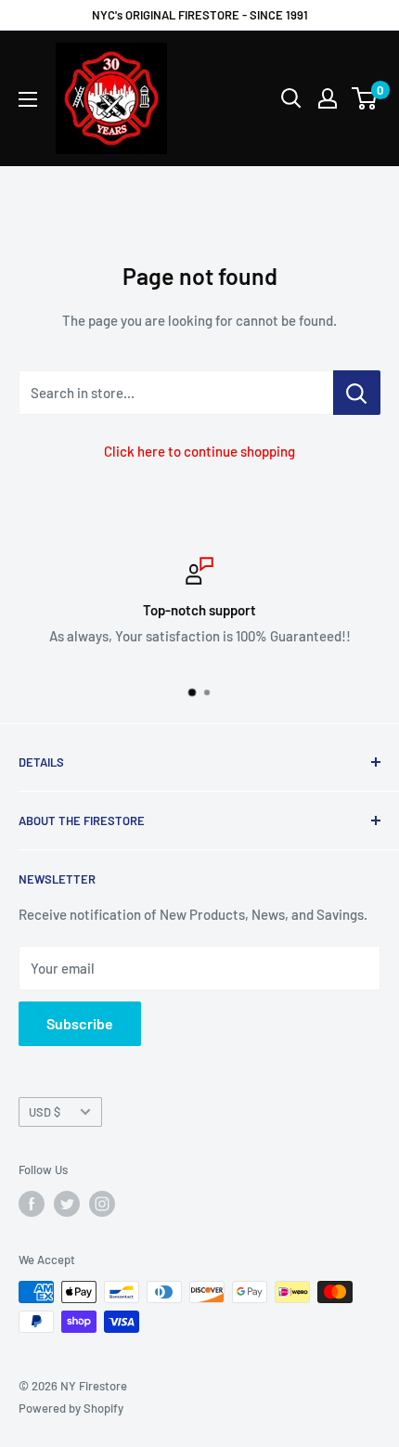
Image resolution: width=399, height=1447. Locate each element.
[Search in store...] (356, 392)
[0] (365, 98)
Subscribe (79, 1023)
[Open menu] (28, 99)
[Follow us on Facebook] (32, 1204)
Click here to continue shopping (199, 451)
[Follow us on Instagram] (102, 1204)
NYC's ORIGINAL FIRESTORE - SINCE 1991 (200, 14)
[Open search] (291, 98)
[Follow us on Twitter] (67, 1204)
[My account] (327, 98)
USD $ (44, 1112)
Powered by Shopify (71, 1408)
